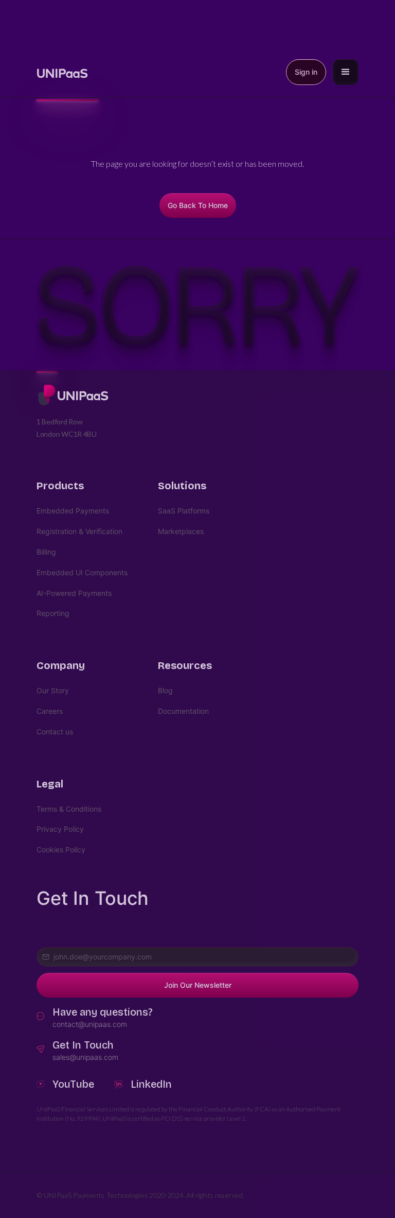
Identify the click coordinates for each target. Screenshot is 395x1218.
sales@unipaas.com (85, 1057)
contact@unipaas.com (89, 1024)
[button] (345, 72)
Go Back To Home (198, 205)
